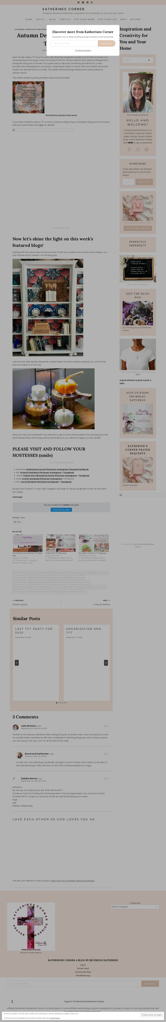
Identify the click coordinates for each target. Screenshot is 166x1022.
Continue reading (83, 50)
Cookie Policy (55, 1018)
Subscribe (107, 43)
